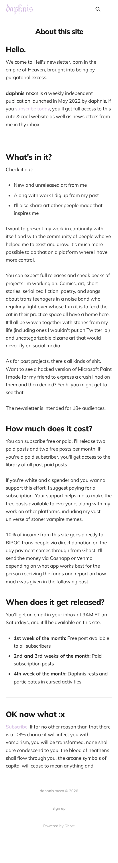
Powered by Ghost (59, 825)
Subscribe (16, 727)
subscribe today (32, 109)
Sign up (59, 808)
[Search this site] (98, 9)
